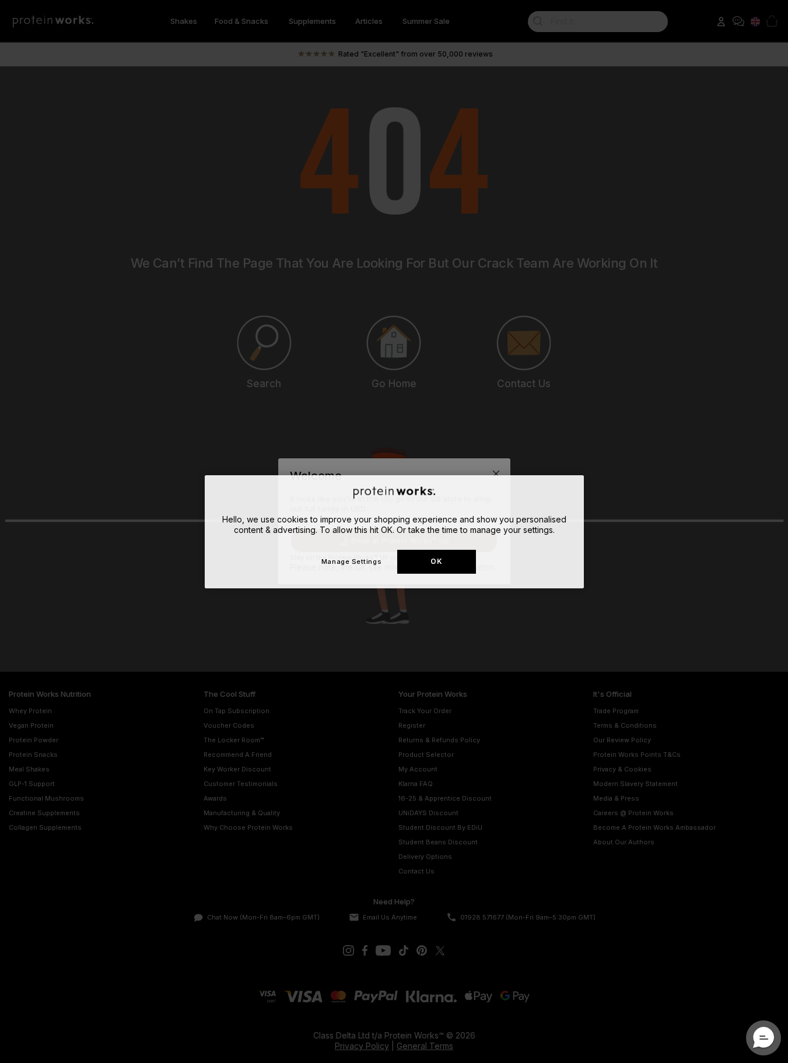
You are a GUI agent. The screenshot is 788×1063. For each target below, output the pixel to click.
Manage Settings (351, 561)
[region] (394, 531)
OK (436, 561)
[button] (763, 1037)
